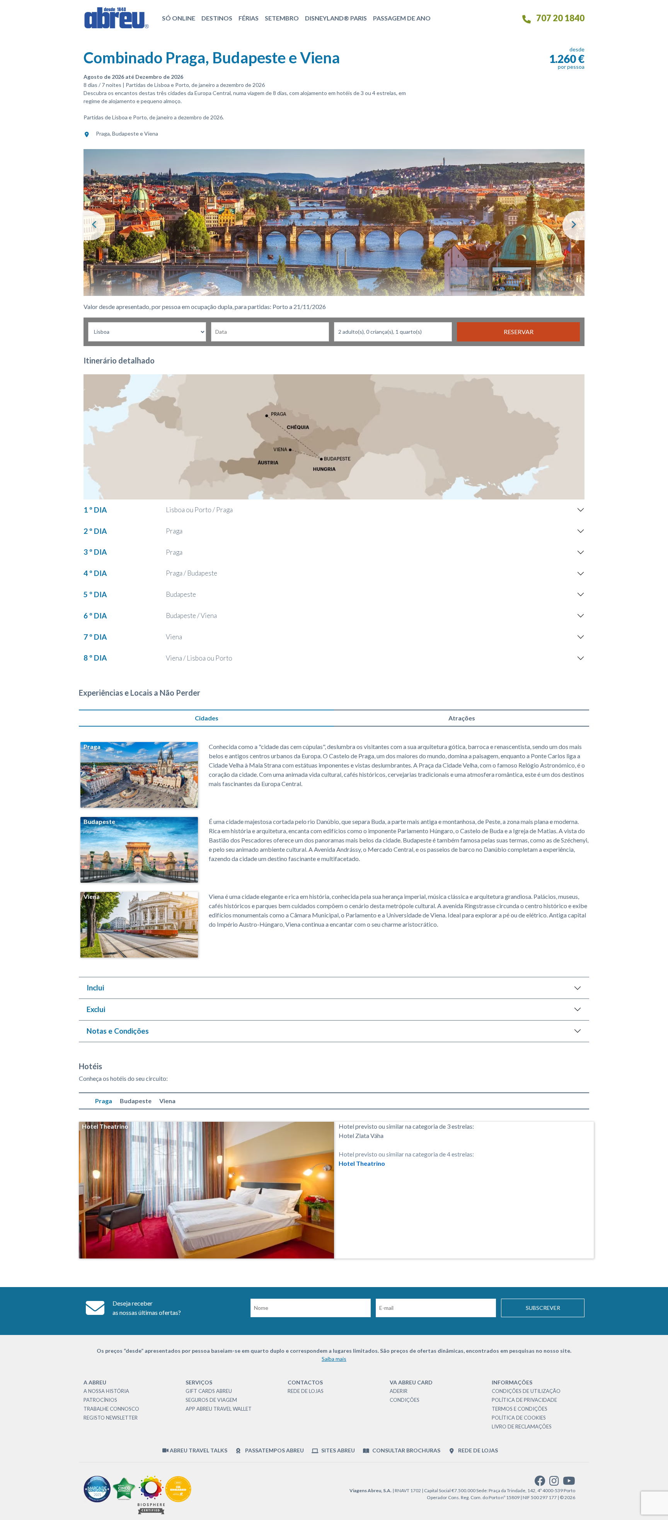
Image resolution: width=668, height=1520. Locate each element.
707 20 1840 (559, 18)
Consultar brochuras (405, 1450)
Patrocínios (100, 1400)
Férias (249, 18)
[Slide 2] (511, 279)
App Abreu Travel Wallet (219, 1409)
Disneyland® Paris (336, 18)
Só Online (178, 18)
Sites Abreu (337, 1450)
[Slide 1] (469, 279)
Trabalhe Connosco (111, 1409)
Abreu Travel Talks (198, 1450)
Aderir (398, 1391)
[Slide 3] (554, 279)
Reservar (518, 331)
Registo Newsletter (111, 1418)
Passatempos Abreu (273, 1450)
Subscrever (543, 1307)
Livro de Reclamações (522, 1426)
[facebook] (540, 1482)
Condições (404, 1400)
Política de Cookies (519, 1418)
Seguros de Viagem (211, 1400)
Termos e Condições (519, 1409)
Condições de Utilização (526, 1391)
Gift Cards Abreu (209, 1391)
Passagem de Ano (402, 18)
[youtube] (569, 1482)
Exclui (96, 1009)
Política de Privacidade (524, 1400)
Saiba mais (334, 1358)
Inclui (95, 987)
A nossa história (106, 1391)
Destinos (216, 18)
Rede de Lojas (306, 1391)
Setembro (282, 18)
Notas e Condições (118, 1030)
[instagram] (554, 1482)
